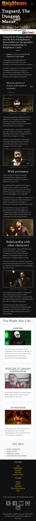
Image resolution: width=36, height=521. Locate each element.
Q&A (18, 490)
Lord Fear (18, 328)
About (18, 482)
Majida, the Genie (13, 453)
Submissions (18, 468)
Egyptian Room (18, 407)
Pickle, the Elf (12, 451)
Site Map (18, 486)
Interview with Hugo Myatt (16, 455)
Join (18, 466)
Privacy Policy (18, 474)
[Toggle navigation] (32, 4)
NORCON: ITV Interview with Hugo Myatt (18, 370)
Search (18, 484)
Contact (18, 470)
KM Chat (18, 472)
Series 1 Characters (13, 449)
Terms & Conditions (18, 488)
